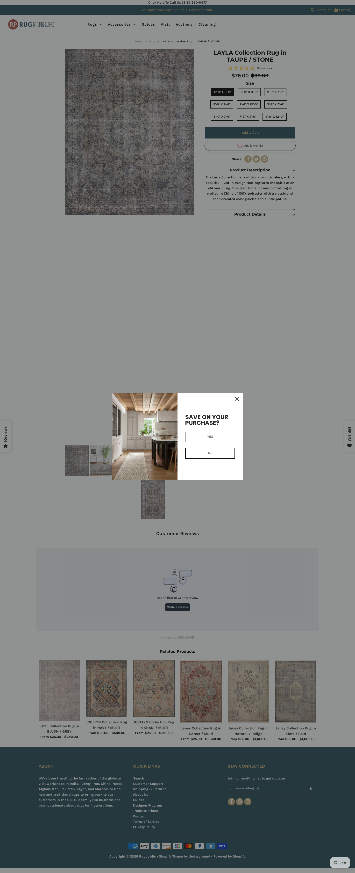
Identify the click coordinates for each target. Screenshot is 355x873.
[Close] (237, 399)
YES (210, 437)
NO (210, 453)
